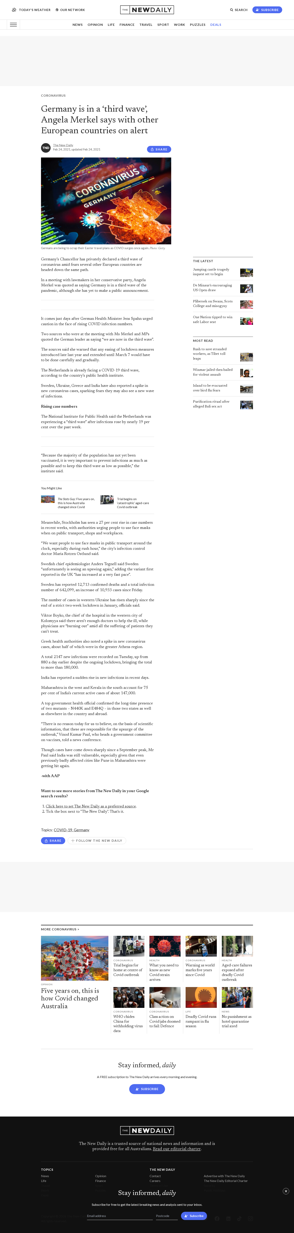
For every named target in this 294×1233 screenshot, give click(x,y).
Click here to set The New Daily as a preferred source (91, 807)
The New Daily (63, 145)
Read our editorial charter (177, 1149)
